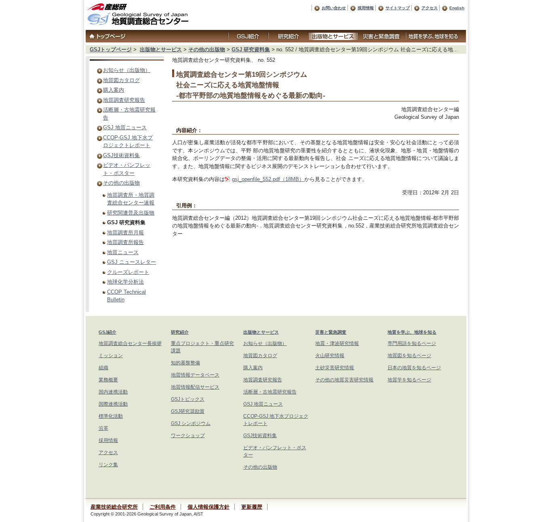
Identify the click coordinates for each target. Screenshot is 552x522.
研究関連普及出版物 (130, 213)
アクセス (429, 8)
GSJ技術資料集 (121, 155)
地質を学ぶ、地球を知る (412, 332)
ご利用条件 (163, 507)
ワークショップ (188, 435)
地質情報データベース (195, 375)
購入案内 (113, 90)
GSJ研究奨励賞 (187, 411)
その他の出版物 (206, 49)
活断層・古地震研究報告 (270, 392)
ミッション (111, 355)
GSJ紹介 (107, 332)
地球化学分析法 (125, 282)
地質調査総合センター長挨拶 (130, 343)
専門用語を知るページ (412, 343)
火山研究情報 (329, 355)
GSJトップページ (111, 49)
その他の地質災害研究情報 (344, 380)
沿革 (103, 428)
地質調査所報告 (125, 242)
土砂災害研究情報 (334, 367)
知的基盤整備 (185, 363)
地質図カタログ (121, 80)
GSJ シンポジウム (191, 423)
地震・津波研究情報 (337, 343)
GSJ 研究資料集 (251, 49)
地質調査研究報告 (124, 100)
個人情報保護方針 (209, 507)
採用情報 (366, 8)
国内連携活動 (113, 392)
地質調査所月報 (125, 232)
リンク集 (108, 464)
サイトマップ (398, 8)
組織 (103, 367)
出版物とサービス (161, 49)
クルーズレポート (128, 272)
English (456, 8)
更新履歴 (251, 507)
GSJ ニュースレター (131, 262)
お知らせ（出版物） (126, 70)
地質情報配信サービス (195, 387)
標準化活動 (111, 416)
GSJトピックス (187, 399)
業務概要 (108, 380)
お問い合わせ (334, 8)
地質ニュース (123, 252)
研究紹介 (180, 332)
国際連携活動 (113, 404)
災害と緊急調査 (330, 332)
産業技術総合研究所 (114, 507)
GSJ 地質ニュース (125, 127)
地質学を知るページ (409, 380)
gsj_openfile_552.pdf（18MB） (268, 179)
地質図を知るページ (409, 355)
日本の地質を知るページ (414, 367)
